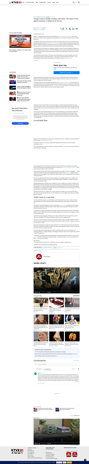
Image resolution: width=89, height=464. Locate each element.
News (23, 2)
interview (35, 236)
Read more (77, 381)
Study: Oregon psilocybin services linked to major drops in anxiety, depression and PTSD (23, 99)
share (75, 383)
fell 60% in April (62, 205)
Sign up (77, 360)
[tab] (39, 369)
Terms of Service (31, 456)
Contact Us (30, 449)
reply (39, 383)
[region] (57, 388)
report (77, 383)
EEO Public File (31, 450)
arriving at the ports (68, 58)
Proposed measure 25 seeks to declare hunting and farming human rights (24, 94)
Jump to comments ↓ (37, 250)
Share (57, 2)
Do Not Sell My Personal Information (35, 457)
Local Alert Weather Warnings (51, 458)
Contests (49, 2)
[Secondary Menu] (11, 2)
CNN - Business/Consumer (47, 247)
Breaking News (49, 452)
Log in (75, 360)
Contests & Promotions (50, 454)
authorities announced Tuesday (46, 140)
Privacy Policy (30, 455)
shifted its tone (68, 172)
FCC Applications (31, 452)
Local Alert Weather (30, 2)
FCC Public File (31, 453)
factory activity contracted (57, 85)
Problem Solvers (42, 2)
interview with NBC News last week (69, 167)
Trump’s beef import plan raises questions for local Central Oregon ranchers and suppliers (23, 77)
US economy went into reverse (65, 82)
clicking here (75, 353)
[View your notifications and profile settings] (78, 369)
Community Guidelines (32, 447)
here (57, 355)
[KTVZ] (17, 2)
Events (53, 2)
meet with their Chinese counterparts (65, 36)
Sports (36, 2)
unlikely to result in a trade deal (53, 43)
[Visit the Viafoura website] (77, 415)
